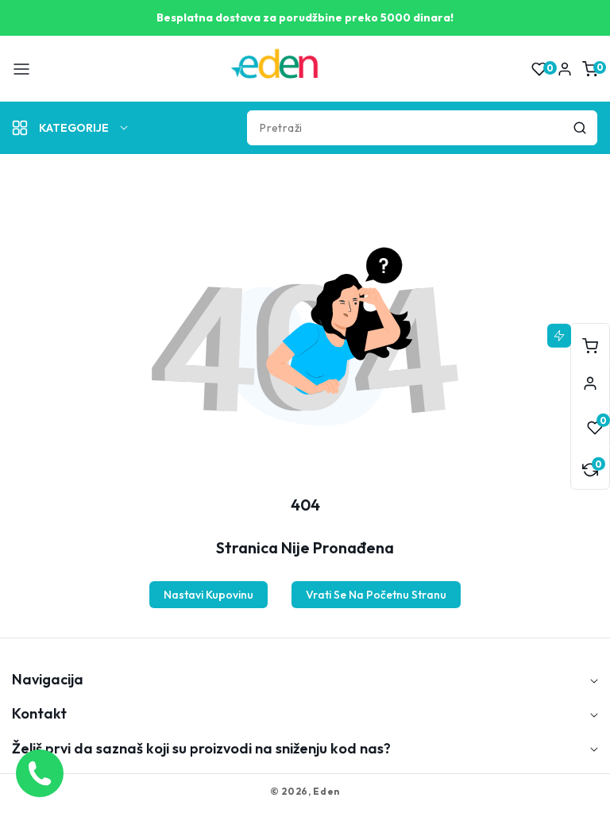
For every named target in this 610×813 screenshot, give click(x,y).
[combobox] (422, 127)
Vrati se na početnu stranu (376, 595)
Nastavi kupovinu (208, 595)
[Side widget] (590, 383)
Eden (326, 791)
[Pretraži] (579, 127)
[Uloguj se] (565, 69)
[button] (21, 69)
